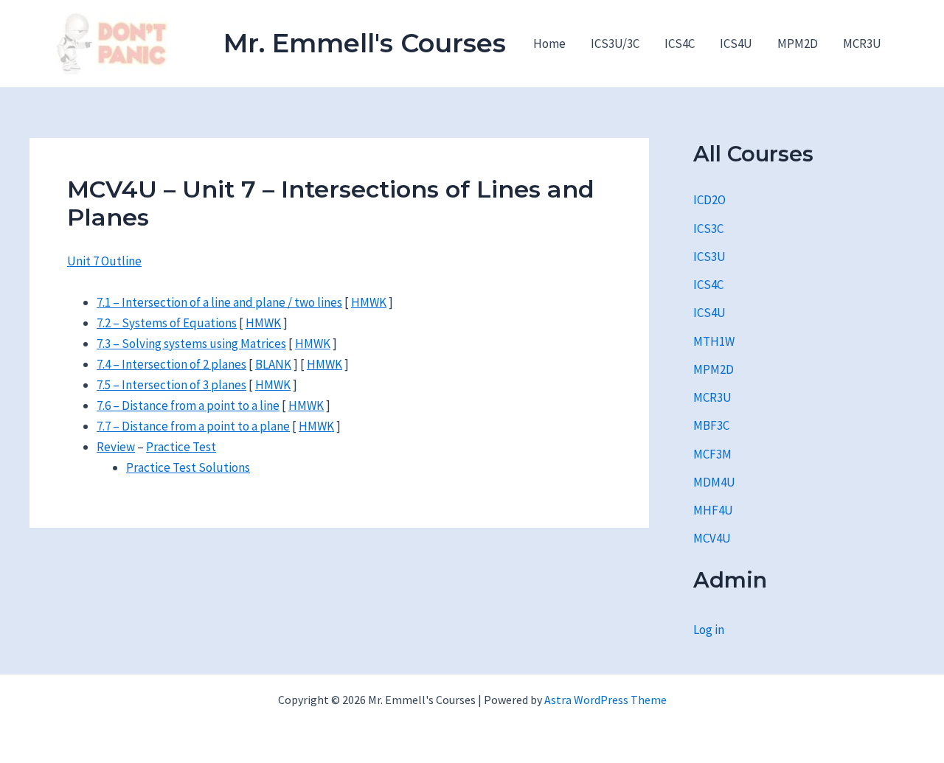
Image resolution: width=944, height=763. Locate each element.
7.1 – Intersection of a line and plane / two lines (219, 302)
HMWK (368, 302)
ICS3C (708, 228)
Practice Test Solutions (188, 467)
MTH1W (714, 341)
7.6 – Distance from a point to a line (188, 405)
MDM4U (714, 482)
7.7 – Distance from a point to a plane (193, 426)
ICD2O (709, 200)
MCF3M (712, 454)
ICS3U (709, 256)
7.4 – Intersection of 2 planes (171, 364)
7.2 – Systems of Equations (167, 323)
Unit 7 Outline (104, 261)
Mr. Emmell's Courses (364, 43)
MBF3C (711, 425)
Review (116, 447)
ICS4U (736, 43)
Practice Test (181, 447)
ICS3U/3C (615, 43)
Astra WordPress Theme (605, 699)
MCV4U (712, 538)
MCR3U (862, 43)
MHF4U (713, 510)
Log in (708, 629)
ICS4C (679, 43)
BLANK (273, 364)
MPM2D (797, 43)
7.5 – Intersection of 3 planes (171, 385)
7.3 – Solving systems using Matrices (191, 343)
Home (549, 43)
